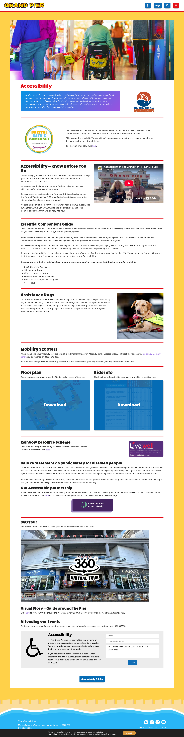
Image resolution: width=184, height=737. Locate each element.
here (94, 146)
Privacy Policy (160, 727)
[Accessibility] (148, 5)
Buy (157, 5)
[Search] (167, 5)
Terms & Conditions (145, 727)
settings (113, 734)
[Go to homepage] (24, 5)
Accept (129, 733)
